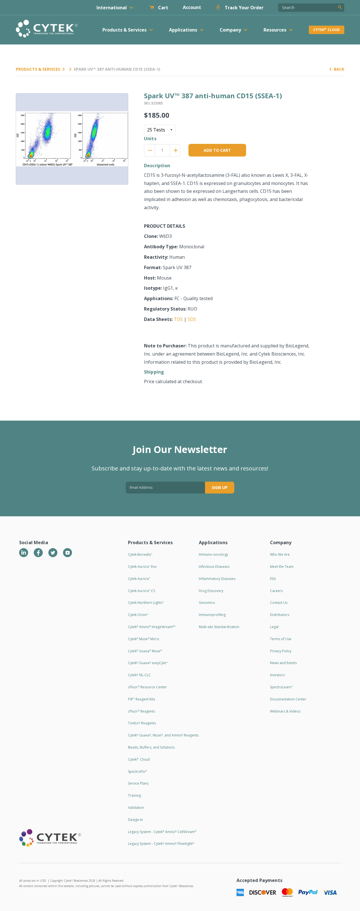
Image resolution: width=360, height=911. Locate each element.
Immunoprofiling (212, 614)
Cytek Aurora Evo (142, 566)
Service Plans (138, 783)
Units (150, 138)
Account (192, 7)
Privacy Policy (280, 651)
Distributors (279, 614)
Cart (162, 8)
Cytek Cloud (326, 29)
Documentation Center (288, 699)
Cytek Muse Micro (143, 639)
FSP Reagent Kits (141, 699)
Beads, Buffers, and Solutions (151, 747)
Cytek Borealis (140, 554)
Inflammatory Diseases (217, 578)
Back (339, 69)
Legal (274, 626)
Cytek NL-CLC (139, 675)
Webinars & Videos (285, 711)
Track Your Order (244, 8)
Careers (276, 590)
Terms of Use (280, 639)
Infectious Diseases (214, 566)
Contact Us (278, 602)
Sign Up (220, 487)
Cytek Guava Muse (145, 651)
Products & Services (38, 69)
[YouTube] (67, 552)
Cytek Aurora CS (141, 590)
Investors (277, 675)
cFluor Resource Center (147, 687)
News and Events (283, 662)
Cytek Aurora (139, 578)
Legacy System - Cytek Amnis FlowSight (161, 843)
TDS (178, 319)
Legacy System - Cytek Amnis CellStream (162, 831)
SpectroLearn (281, 687)
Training (134, 795)
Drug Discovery (211, 590)
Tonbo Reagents (142, 723)
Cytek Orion (138, 614)
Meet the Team (282, 566)
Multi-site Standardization (219, 626)
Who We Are (280, 554)
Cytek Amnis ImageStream (152, 626)
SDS (192, 319)
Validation (136, 807)
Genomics (207, 602)
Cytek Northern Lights (146, 602)
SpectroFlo (137, 771)
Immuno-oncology (213, 554)
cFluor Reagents (141, 711)
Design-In (135, 819)
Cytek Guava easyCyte (148, 662)
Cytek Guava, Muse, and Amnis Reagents (163, 735)
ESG (273, 578)
